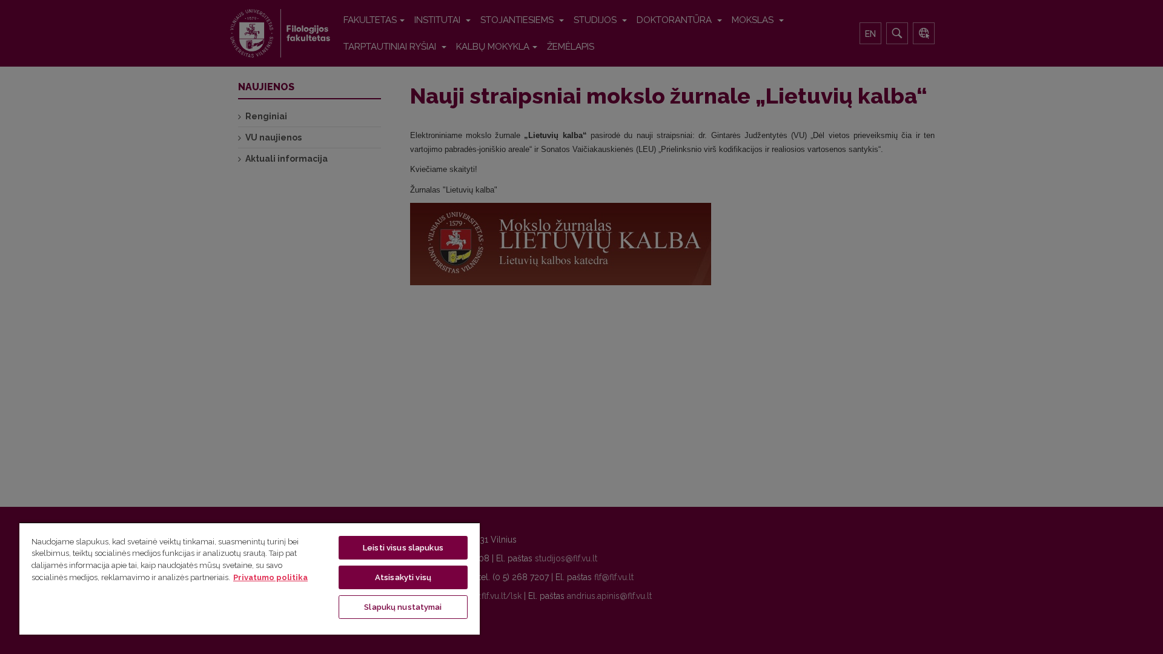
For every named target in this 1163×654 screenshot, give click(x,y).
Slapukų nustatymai (403, 607)
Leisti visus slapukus (403, 547)
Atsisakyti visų (403, 577)
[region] (249, 578)
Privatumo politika (270, 577)
